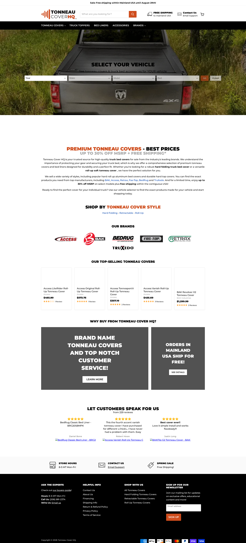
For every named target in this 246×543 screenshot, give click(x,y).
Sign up (173, 517)
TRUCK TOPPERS (79, 25)
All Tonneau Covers (134, 490)
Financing (88, 498)
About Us (88, 494)
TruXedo (159, 180)
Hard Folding (109, 213)
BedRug (143, 180)
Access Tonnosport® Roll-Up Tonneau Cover (122, 291)
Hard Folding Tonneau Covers (140, 494)
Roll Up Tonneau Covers (137, 502)
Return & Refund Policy (95, 506)
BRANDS (138, 25)
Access (115, 180)
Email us (56, 502)
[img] (75, 419)
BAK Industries (184, 298)
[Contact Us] (123, 465)
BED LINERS (101, 25)
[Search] (133, 14)
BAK (107, 180)
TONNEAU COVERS (52, 25)
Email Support (116, 467)
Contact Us (89, 490)
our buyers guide (62, 490)
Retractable (126, 213)
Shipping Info (90, 502)
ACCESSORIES (121, 25)
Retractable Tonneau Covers (139, 498)
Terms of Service (92, 515)
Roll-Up (139, 213)
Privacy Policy (90, 511)
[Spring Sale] (172, 465)
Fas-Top (133, 180)
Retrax (124, 180)
